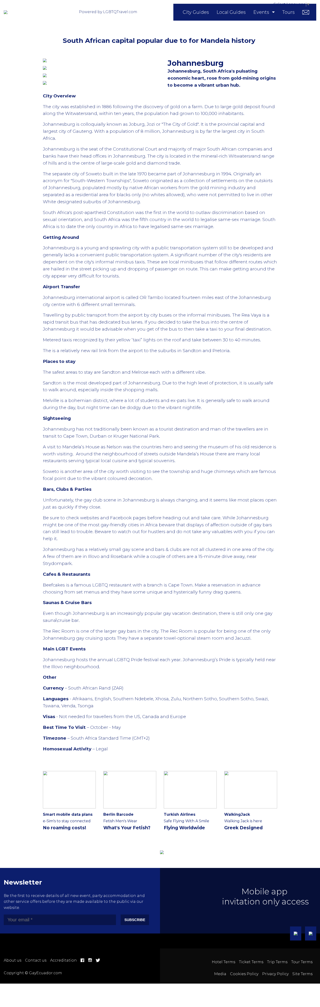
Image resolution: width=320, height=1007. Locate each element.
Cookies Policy (244, 974)
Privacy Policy (275, 974)
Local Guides (231, 12)
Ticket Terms (251, 962)
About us (12, 960)
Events (261, 12)
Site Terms (302, 974)
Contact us (35, 960)
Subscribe (134, 920)
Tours (288, 12)
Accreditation (63, 960)
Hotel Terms (223, 962)
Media (220, 974)
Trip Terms (277, 962)
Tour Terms (302, 962)
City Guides (196, 12)
